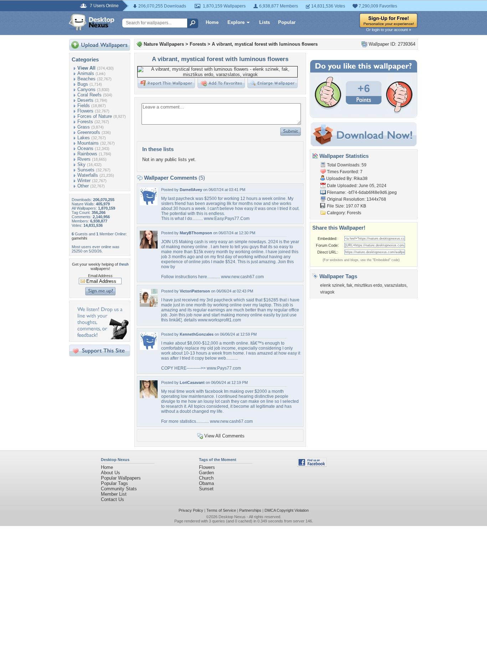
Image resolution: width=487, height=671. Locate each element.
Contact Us (112, 499)
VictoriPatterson (195, 291)
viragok (327, 292)
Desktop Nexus (232, 517)
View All (86, 68)
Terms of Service (221, 510)
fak (349, 285)
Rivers (84, 159)
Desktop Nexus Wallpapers (91, 22)
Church (206, 478)
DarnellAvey (191, 189)
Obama (206, 483)
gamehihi (79, 238)
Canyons (86, 89)
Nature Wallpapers (164, 44)
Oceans (85, 148)
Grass (83, 127)
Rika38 (361, 178)
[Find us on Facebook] (312, 465)
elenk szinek (332, 285)
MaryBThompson (196, 233)
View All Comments (224, 436)
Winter (84, 180)
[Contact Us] (102, 337)
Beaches (86, 78)
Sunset (206, 488)
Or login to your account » (388, 29)
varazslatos (395, 285)
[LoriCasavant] (149, 396)
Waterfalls (87, 175)
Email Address (100, 276)
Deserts (85, 100)
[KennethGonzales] (149, 348)
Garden (206, 472)
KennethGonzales (197, 334)
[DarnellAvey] (149, 203)
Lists (264, 22)
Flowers (85, 111)
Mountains (88, 143)
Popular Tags (114, 483)
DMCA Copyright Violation (287, 510)
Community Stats (119, 488)
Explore (236, 22)
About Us (110, 472)
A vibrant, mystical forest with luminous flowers (265, 44)
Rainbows (87, 153)
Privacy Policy (191, 510)
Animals (85, 73)
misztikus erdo (368, 285)
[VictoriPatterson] (149, 305)
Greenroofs (88, 132)
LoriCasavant (192, 382)
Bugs (82, 84)
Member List (114, 494)
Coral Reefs (89, 94)
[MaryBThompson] (149, 247)
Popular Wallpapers (121, 478)
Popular (287, 22)
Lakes (83, 137)
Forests (85, 121)
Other (83, 186)
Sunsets (85, 169)
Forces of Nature (94, 116)
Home (212, 22)
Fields (83, 105)
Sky (81, 164)
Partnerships (250, 510)
